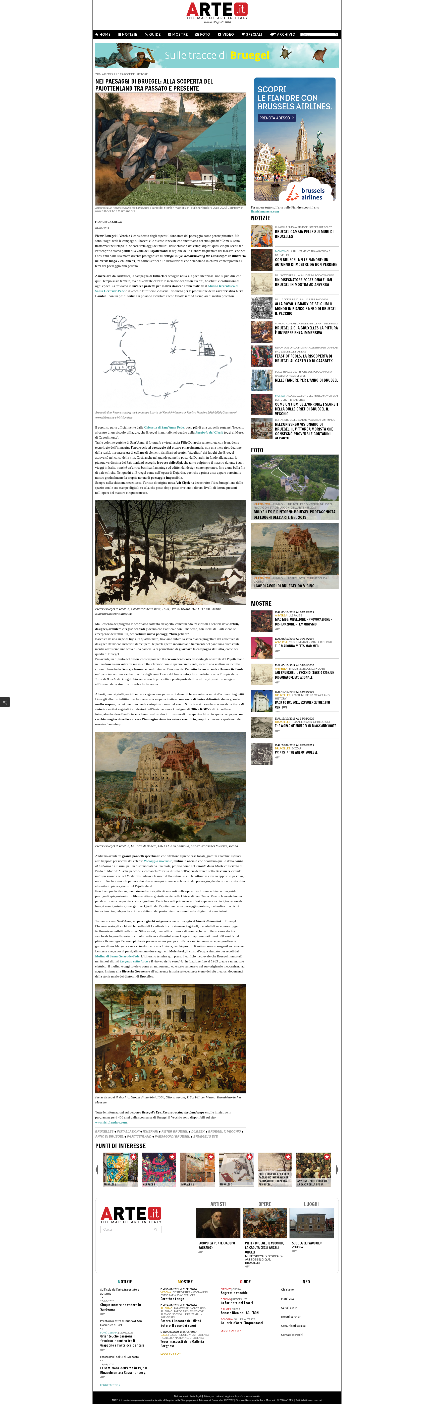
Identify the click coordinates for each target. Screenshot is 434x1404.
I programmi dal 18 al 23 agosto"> (123, 1365)
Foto (205, 34)
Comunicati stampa (293, 1325)
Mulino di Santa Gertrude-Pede (117, 956)
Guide (155, 34)
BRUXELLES (104, 1131)
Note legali (195, 1396)
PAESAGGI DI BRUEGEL (172, 1136)
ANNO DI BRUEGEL (109, 1136)
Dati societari (181, 1396)
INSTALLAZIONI (128, 1131)
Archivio (286, 34)
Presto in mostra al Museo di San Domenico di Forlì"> (122, 1333)
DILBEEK (198, 1131)
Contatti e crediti (292, 1334)
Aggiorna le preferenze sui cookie (242, 1396)
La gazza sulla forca (134, 961)
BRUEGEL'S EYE (205, 1136)
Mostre (180, 34)
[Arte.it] (217, 10)
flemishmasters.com (265, 211)
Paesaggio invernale (158, 861)
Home (105, 34)
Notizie (129, 34)
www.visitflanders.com (111, 1122)
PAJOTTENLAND (139, 1136)
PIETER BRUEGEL (174, 1131)
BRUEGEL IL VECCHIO (224, 1131)
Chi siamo (287, 1289)
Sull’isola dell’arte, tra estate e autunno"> (120, 1300)
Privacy (208, 1396)
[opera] (120, 1170)
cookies (219, 1396)
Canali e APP (289, 1307)
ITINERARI (150, 1131)
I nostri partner (291, 1316)
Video (228, 34)
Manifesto (287, 1298)
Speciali (254, 34)
